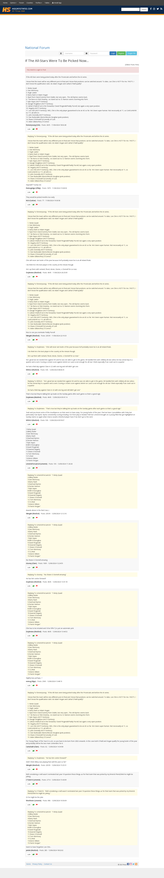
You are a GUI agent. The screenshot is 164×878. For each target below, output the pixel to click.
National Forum (37, 47)
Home (5, 3)
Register (121, 53)
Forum (21, 3)
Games (12, 3)
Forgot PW (131, 53)
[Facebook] (128, 864)
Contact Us (48, 864)
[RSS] (161, 9)
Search (144, 9)
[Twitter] (133, 864)
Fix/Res (38, 3)
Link (28, 129)
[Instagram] (131, 864)
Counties (30, 3)
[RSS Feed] (136, 864)
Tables (47, 3)
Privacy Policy (37, 864)
